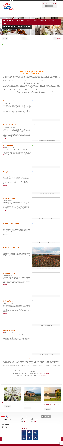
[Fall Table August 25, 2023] (1, 439)
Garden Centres (5, 403)
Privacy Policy (21, 444)
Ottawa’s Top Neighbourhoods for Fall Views (50, 405)
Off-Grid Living (25, 404)
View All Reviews (47, 416)
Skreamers (4, 154)
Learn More (50, 6)
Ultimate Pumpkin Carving (44, 373)
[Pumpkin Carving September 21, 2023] (62, 439)
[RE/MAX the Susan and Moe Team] (9, 6)
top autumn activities (42, 375)
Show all (59, 38)
